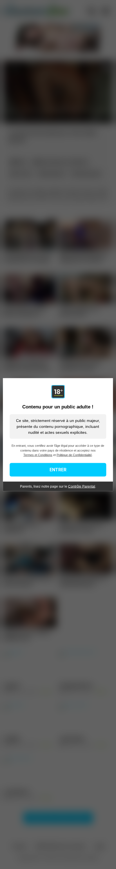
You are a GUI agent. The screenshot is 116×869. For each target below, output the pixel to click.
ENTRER (58, 469)
